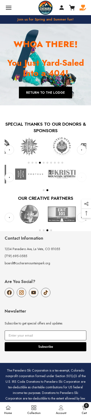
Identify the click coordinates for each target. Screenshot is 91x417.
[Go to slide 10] (62, 163)
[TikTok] (45, 292)
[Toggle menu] (9, 7)
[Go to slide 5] (44, 163)
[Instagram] (21, 292)
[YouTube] (33, 292)
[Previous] (9, 150)
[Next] (81, 150)
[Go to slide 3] (36, 163)
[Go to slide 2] (32, 163)
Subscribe (45, 346)
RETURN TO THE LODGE (45, 92)
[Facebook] (9, 292)
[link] (61, 409)
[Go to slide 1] (29, 163)
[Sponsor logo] (64, 146)
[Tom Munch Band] (29, 214)
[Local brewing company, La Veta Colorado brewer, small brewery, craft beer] (31, 146)
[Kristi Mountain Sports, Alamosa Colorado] (62, 174)
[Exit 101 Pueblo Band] (62, 214)
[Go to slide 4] (40, 163)
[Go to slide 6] (47, 163)
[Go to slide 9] (59, 163)
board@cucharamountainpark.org (27, 263)
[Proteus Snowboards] (29, 174)
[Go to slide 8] (55, 163)
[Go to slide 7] (51, 163)
